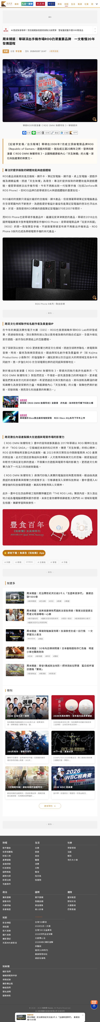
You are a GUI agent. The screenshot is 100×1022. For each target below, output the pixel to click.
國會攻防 (7, 901)
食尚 (37, 856)
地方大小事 (73, 860)
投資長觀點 (8, 852)
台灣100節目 (41, 922)
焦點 (60, 4)
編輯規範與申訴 (10, 975)
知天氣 (38, 876)
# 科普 (7, 562)
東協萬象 (39, 905)
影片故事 (7, 931)
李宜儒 (18, 51)
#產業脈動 (54, 51)
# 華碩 (18, 562)
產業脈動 (7, 860)
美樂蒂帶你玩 (41, 954)
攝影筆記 (7, 939)
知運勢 (38, 880)
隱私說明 (7, 991)
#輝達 (40, 639)
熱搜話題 (39, 901)
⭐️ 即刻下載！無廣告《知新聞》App (24, 553)
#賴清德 (42, 674)
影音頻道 (7, 922)
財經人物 (7, 856)
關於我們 (7, 971)
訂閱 (66, 133)
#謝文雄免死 (33, 618)
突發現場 (72, 848)
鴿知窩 (6, 926)
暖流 (70, 856)
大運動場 (72, 905)
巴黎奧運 (72, 909)
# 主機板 (41, 562)
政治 (93, 4)
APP (75, 132)
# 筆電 (53, 562)
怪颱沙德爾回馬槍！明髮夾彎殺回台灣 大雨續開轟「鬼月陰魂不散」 (43, 30)
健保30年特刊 (41, 950)
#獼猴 (55, 656)
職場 (37, 872)
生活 (73, 4)
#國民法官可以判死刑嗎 (37, 622)
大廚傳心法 (40, 938)
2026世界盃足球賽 (43, 934)
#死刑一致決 (66, 618)
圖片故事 (7, 935)
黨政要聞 (7, 897)
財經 (66, 4)
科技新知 (7, 868)
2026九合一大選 (42, 926)
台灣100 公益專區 (43, 930)
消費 (37, 864)
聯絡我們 (7, 987)
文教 (37, 868)
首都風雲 (7, 909)
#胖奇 (47, 656)
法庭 (70, 852)
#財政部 (52, 674)
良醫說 (38, 946)
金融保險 (7, 864)
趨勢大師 (7, 876)
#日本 (30, 656)
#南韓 (59, 601)
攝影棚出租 (8, 983)
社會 (87, 4)
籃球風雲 (72, 897)
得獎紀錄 (7, 979)
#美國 (67, 601)
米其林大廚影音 (10, 943)
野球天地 (72, 901)
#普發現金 (32, 674)
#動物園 (39, 656)
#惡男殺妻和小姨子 (82, 618)
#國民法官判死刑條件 (49, 618)
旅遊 (37, 852)
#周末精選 (32, 601)
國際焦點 (7, 872)
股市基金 (7, 848)
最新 (17, 4)
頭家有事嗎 (40, 958)
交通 (37, 848)
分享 (29, 133)
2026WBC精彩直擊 (44, 942)
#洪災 (51, 601)
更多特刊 (50, 806)
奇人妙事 (39, 909)
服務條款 (7, 995)
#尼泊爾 (42, 601)
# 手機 (64, 562)
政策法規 (7, 880)
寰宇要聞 (39, 897)
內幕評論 (7, 905)
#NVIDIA (31, 639)
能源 (80, 4)
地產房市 (7, 884)
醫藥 (37, 860)
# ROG (29, 562)
